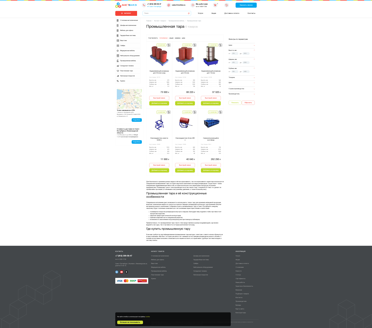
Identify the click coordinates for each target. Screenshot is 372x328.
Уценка (122, 81)
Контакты (251, 13)
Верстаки (123, 40)
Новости (239, 271)
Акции (213, 13)
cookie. (147, 316)
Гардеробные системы (128, 35)
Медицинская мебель (127, 50)
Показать (235, 102)
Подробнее (136, 119)
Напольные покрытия (127, 76)
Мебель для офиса (126, 30)
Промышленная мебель (128, 60)
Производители (241, 301)
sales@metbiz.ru (178, 5)
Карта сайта (240, 309)
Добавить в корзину (159, 103)
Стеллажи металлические (129, 20)
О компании (240, 267)
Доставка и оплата (231, 13)
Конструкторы (241, 312)
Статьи (238, 275)
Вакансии (239, 290)
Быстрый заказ (159, 98)
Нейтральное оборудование (130, 55)
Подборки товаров (242, 294)
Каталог (127, 13)
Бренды (238, 305)
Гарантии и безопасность (244, 286)
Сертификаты (240, 278)
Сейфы (122, 45)
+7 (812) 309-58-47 (123, 256)
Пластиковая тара (126, 71)
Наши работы (240, 282)
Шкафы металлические (128, 25)
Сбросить (248, 102)
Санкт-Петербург (155, 6)
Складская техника (127, 66)
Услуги (200, 13)
